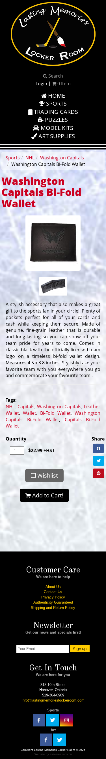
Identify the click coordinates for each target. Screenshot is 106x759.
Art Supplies (56, 136)
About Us (53, 587)
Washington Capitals (62, 158)
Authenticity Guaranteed (53, 602)
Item (64, 83)
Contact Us (53, 592)
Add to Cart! (47, 495)
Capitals (26, 406)
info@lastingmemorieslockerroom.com (53, 700)
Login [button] (41, 83)
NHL (29, 158)
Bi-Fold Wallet (55, 413)
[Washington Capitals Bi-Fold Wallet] (53, 243)
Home (56, 95)
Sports (56, 103)
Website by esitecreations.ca (53, 754)
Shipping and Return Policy (53, 608)
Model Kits (56, 128)
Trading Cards (55, 112)
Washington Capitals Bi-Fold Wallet (53, 416)
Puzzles (56, 119)
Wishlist (47, 475)
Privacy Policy (53, 597)
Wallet (29, 413)
